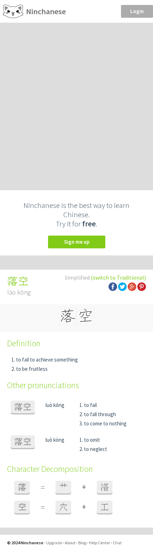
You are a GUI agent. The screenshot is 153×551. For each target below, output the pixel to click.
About (70, 542)
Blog (82, 542)
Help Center (99, 542)
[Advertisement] (76, 102)
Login (137, 11)
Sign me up (76, 241)
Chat (117, 542)
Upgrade (54, 542)
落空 (22, 407)
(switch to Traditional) (118, 277)
